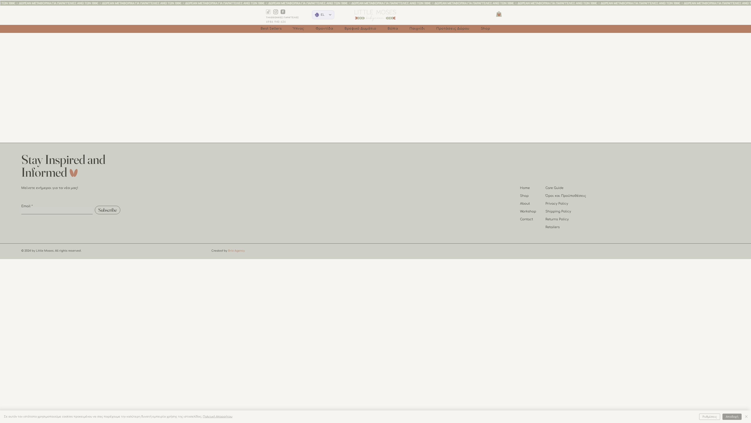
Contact (526, 219)
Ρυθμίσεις (709, 416)
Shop (524, 196)
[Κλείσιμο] (746, 417)
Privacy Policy (556, 203)
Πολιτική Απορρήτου (217, 416)
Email (26, 206)
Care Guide (554, 188)
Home (525, 188)
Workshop (528, 211)
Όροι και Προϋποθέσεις (565, 196)
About (525, 203)
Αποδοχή (732, 416)
